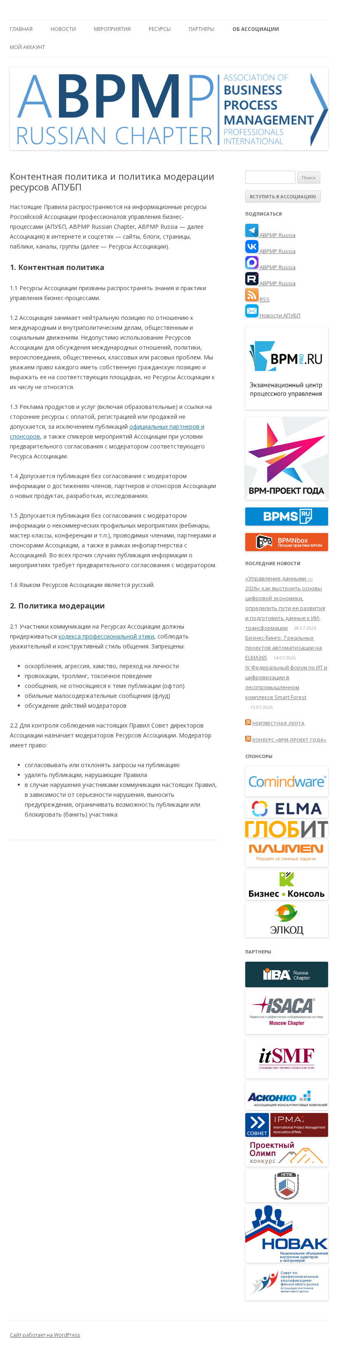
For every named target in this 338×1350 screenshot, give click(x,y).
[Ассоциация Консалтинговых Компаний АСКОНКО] (286, 1108)
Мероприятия (112, 29)
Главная (21, 29)
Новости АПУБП (279, 315)
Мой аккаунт (27, 47)
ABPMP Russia (277, 235)
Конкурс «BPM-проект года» (289, 740)
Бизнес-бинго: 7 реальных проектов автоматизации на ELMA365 (283, 647)
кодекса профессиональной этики (106, 636)
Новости (63, 29)
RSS (264, 299)
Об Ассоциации (255, 29)
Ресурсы (160, 29)
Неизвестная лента (278, 723)
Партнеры (201, 29)
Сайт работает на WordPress (45, 1334)
